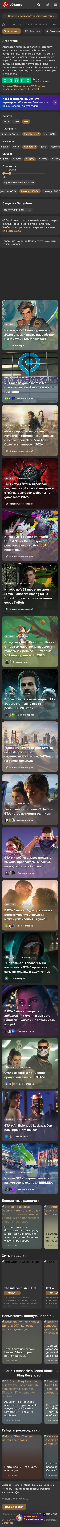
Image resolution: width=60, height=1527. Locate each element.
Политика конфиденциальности (32, 1488)
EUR (6, 121)
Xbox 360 (49, 134)
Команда (37, 1485)
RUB (26, 121)
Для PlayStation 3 (36, 24)
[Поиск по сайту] (39, 4)
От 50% (30, 159)
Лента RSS (7, 1492)
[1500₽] (10, 173)
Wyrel (16, 146)
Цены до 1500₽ (30, 191)
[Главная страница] (12, 4)
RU (19, 1492)
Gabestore (30, 146)
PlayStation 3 (31, 134)
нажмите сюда (11, 230)
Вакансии (49, 1485)
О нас (27, 1485)
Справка (6, 1485)
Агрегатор (15, 24)
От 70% (43, 159)
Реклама (17, 1485)
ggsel (43, 146)
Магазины (34, 31)
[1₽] (3, 173)
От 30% (17, 159)
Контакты (7, 1488)
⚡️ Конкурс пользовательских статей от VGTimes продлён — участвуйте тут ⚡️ (31, 16)
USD (16, 121)
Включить (7, 1522)
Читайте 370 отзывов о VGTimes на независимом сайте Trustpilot (23, 87)
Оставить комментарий (21, 451)
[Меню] (56, 4)
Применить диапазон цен (19, 182)
